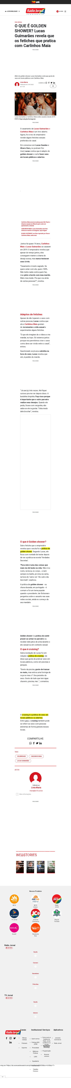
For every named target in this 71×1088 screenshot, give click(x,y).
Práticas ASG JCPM (35, 1043)
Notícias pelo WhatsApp (46, 1046)
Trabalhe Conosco (35, 1070)
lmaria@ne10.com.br (36, 791)
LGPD (35, 1056)
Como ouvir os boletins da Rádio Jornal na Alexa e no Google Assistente (46, 1042)
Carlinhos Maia (36, 756)
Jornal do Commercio (57, 1038)
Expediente (35, 1061)
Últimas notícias (24, 1038)
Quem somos (35, 1038)
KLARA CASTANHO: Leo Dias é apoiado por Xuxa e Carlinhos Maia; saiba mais (35, 234)
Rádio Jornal (57, 1043)
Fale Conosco (35, 1065)
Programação (47, 1051)
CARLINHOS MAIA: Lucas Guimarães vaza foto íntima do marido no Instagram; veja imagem (34, 229)
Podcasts (24, 1043)
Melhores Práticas (35, 1052)
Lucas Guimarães (23, 761)
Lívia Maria (24, 82)
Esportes (24, 1047)
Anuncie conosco (46, 1055)
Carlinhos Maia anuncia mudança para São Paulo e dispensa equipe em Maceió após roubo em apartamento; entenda (35, 223)
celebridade (21, 756)
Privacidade (35, 1047)
